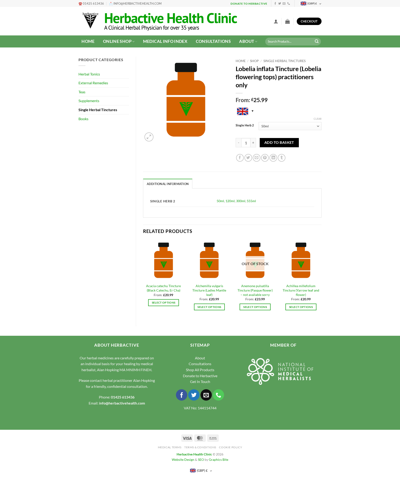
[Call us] (288, 3)
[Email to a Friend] (256, 158)
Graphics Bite (218, 459)
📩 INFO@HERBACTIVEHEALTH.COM (135, 3)
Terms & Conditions (200, 447)
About (246, 41)
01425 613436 (122, 397)
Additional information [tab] (168, 184)
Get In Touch (200, 381)
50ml (220, 201)
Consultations (213, 41)
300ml (240, 201)
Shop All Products (200, 369)
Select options (163, 302)
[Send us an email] (284, 3)
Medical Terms (169, 447)
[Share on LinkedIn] (273, 158)
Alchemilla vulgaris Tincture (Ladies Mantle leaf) (209, 290)
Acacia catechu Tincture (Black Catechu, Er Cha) (163, 288)
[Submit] (317, 42)
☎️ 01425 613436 (91, 3)
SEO (201, 459)
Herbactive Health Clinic (194, 454)
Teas (81, 92)
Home (87, 41)
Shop (254, 61)
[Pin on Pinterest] (265, 158)
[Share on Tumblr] (281, 158)
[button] (276, 21)
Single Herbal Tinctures (97, 109)
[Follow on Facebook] (275, 3)
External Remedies (93, 83)
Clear (318, 118)
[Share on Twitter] (248, 158)
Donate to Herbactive (200, 375)
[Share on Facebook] (240, 158)
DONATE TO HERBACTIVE (249, 3)
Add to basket (279, 142)
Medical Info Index (165, 41)
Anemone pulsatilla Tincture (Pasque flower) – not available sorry (255, 290)
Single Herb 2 (245, 125)
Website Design (183, 459)
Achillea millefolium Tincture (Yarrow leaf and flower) (301, 290)
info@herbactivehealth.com (122, 403)
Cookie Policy (230, 447)
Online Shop (117, 41)
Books (83, 118)
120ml (230, 201)
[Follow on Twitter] (279, 3)
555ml (251, 201)
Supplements (88, 100)
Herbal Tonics (89, 74)
